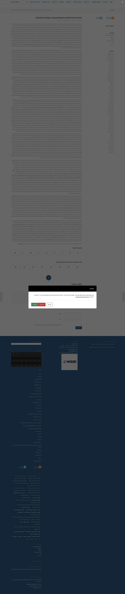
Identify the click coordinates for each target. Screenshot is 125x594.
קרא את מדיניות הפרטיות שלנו (82, 297)
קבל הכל (35, 304)
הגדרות (49, 304)
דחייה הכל (41, 304)
